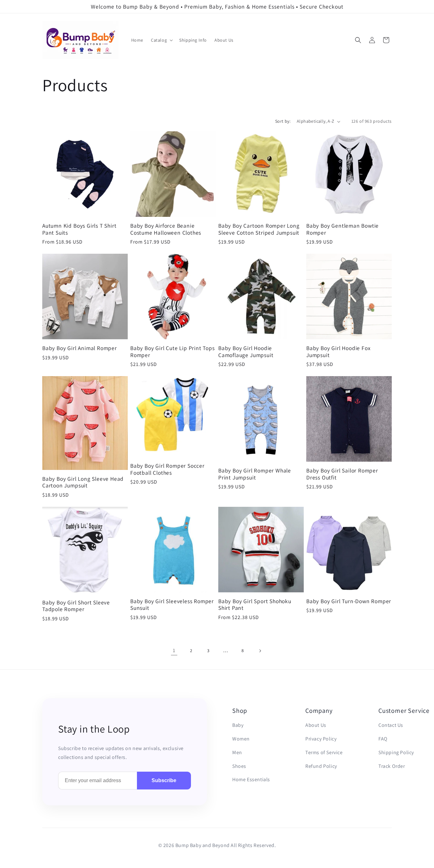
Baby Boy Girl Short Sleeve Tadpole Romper (76, 606)
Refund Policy (321, 766)
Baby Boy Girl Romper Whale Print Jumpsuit (254, 474)
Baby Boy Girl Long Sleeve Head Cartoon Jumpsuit (83, 482)
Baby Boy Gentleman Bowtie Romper (342, 229)
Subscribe (164, 780)
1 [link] (174, 650)
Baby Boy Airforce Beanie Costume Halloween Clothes (165, 229)
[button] (161, 40)
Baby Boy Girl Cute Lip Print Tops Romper (172, 351)
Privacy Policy (320, 738)
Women (241, 738)
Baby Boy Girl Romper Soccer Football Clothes (167, 469)
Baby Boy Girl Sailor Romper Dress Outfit (342, 474)
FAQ (383, 738)
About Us (315, 725)
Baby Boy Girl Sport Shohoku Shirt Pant (254, 604)
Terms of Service (324, 752)
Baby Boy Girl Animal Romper (79, 348)
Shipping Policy (396, 752)
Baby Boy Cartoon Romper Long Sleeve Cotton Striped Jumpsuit (259, 229)
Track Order (391, 766)
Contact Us (390, 725)
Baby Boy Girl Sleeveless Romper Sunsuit (172, 604)
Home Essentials (251, 779)
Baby (237, 725)
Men (237, 752)
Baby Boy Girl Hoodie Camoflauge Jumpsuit (245, 351)
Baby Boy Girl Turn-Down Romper (348, 601)
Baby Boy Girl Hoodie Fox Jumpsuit (338, 351)
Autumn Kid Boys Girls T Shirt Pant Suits (79, 229)
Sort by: (282, 121)
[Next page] (260, 651)
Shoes (239, 766)
